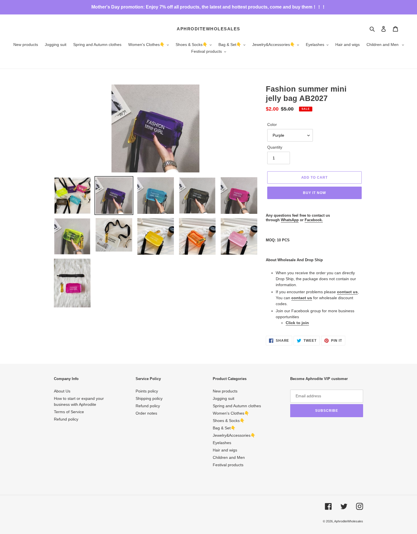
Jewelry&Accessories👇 (234, 435)
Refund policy (66, 419)
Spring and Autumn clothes (237, 406)
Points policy (147, 391)
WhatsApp (290, 220)
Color (272, 124)
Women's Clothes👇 (231, 413)
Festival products (228, 465)
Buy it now (314, 193)
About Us (62, 391)
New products (225, 391)
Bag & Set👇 (224, 428)
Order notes (146, 413)
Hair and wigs (225, 450)
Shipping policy (149, 398)
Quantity (274, 147)
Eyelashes (222, 442)
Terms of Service (69, 412)
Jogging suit (223, 398)
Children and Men (229, 457)
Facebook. (314, 220)
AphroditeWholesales (208, 28)
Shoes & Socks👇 (229, 420)
